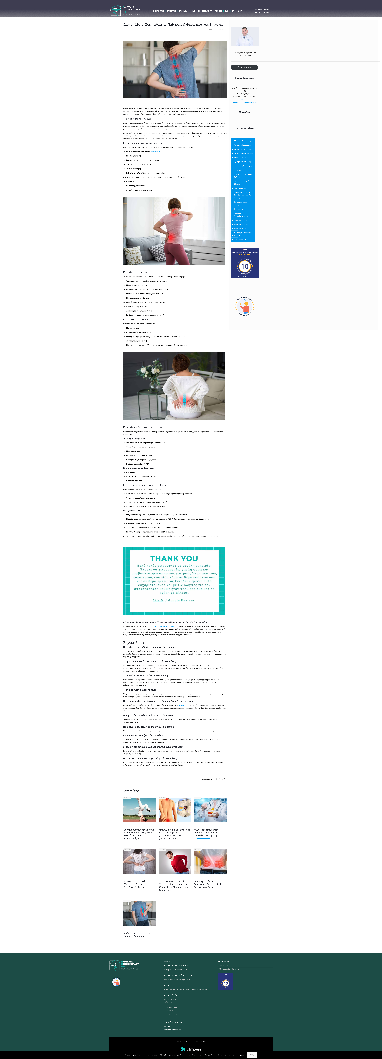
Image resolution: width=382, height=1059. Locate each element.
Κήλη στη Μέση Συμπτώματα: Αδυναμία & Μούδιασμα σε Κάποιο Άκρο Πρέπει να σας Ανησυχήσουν (174, 886)
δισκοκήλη (155, 151)
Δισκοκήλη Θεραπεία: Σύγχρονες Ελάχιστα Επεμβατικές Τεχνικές (135, 884)
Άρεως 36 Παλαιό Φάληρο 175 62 (177, 980)
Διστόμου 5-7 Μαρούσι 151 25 (176, 970)
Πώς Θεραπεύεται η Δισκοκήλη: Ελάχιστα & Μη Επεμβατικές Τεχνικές (208, 884)
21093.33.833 (245, 99)
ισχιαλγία (182, 705)
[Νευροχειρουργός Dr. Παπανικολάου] (126, 11)
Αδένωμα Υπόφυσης (242, 141)
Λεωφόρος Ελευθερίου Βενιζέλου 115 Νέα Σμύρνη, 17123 (187, 989)
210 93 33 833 (171, 1008)
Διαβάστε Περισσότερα (244, 67)
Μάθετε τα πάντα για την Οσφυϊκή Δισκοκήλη (136, 935)
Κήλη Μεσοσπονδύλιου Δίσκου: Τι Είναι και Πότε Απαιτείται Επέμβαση (207, 832)
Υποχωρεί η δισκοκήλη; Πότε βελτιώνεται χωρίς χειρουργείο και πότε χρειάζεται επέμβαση (174, 834)
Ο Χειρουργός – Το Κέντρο (229, 969)
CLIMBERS (200, 1042)
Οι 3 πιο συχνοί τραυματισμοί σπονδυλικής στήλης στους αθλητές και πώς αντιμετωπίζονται (139, 834)
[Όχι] (380, 1055)
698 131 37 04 (171, 1011)
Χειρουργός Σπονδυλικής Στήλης (161, 626)
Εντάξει (252, 1055)
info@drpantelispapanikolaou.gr (245, 102)
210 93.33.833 (262, 12)
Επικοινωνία (223, 965)
